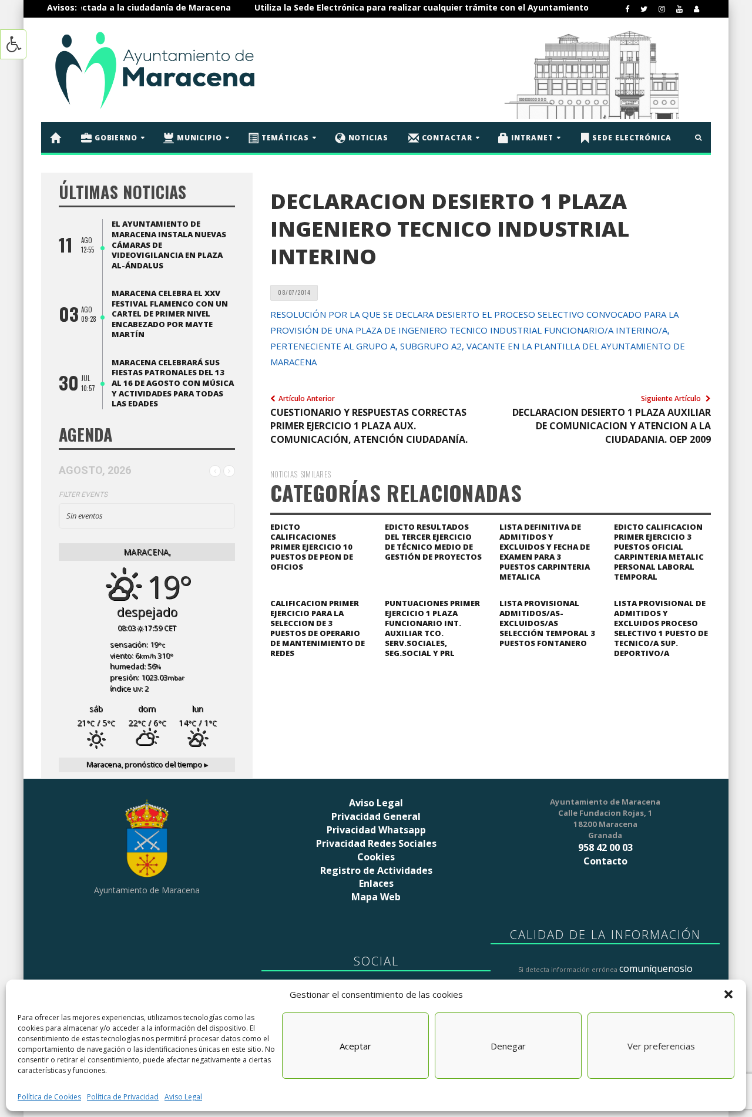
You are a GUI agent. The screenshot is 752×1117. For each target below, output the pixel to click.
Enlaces (376, 883)
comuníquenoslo (656, 968)
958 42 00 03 (605, 847)
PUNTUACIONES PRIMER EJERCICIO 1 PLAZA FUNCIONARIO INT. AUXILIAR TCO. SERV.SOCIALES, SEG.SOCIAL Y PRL (432, 628)
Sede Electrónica (631, 137)
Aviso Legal (183, 1097)
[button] (728, 994)
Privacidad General (376, 816)
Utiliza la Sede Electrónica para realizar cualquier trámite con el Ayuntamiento (391, 7)
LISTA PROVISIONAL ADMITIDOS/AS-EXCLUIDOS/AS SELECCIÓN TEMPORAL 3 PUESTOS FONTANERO (547, 623)
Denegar (508, 1046)
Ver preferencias (661, 1046)
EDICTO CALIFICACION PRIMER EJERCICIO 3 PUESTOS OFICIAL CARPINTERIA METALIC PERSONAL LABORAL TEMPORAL (659, 552)
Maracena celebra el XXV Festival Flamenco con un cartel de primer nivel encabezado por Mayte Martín (170, 313)
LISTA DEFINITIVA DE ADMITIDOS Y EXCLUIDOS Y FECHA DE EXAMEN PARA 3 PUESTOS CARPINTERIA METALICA (544, 552)
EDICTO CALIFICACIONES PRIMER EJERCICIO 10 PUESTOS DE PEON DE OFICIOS (311, 547)
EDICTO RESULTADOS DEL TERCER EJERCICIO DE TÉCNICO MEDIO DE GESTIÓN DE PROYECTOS (433, 542)
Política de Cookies (49, 1097)
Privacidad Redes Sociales (376, 843)
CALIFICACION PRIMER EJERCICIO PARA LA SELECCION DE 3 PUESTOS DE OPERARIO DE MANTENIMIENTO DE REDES (317, 628)
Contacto (605, 860)
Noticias (367, 137)
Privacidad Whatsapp (376, 829)
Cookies (376, 856)
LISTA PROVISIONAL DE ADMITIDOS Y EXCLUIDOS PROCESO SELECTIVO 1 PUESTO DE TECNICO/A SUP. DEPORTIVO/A (661, 628)
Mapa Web (376, 896)
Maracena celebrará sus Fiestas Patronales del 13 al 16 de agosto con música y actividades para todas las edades (173, 383)
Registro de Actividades (376, 870)
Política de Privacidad (123, 1097)
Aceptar (355, 1046)
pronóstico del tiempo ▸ (147, 764)
